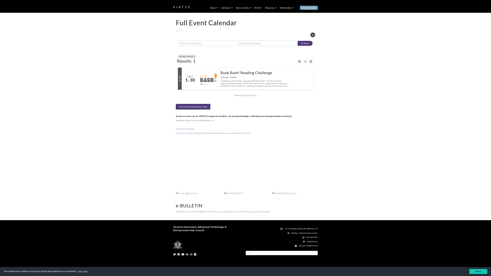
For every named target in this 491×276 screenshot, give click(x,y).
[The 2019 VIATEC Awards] (284, 193)
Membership (285, 8)
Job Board (225, 8)
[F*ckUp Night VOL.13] (186, 193)
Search (306, 43)
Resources (269, 8)
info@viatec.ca (312, 241)
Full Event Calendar (184, 129)
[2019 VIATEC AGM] (233, 193)
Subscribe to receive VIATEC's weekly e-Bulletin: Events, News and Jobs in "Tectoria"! (213, 133)
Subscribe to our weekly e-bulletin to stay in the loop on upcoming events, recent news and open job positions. (223, 211)
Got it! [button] (478, 271)
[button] (312, 34)
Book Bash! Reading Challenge (246, 73)
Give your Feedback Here (308, 246)
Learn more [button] (82, 271)
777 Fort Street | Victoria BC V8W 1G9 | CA (301, 229)
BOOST (258, 8)
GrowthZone (251, 95)
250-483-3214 (312, 237)
